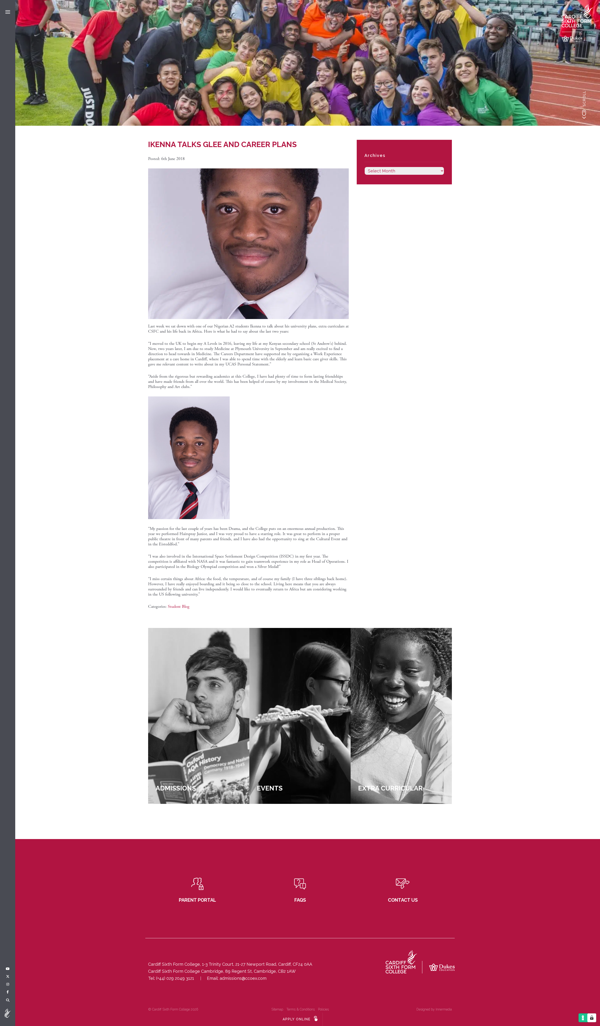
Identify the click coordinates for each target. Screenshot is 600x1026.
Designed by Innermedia (434, 1009)
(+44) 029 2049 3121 (175, 978)
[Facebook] (8, 992)
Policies (323, 1009)
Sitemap (277, 1009)
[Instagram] (7, 984)
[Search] (7, 1000)
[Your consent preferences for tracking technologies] (591, 1017)
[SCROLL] (584, 114)
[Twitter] (7, 977)
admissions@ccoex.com (243, 978)
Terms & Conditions (300, 1009)
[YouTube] (8, 969)
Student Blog (178, 606)
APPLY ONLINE (297, 1019)
